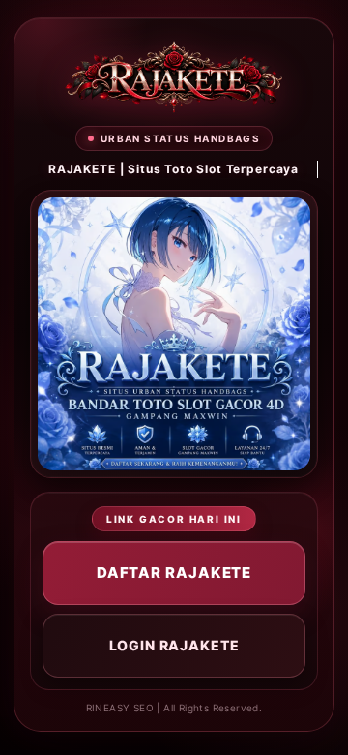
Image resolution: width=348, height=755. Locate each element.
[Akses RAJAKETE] (174, 77)
